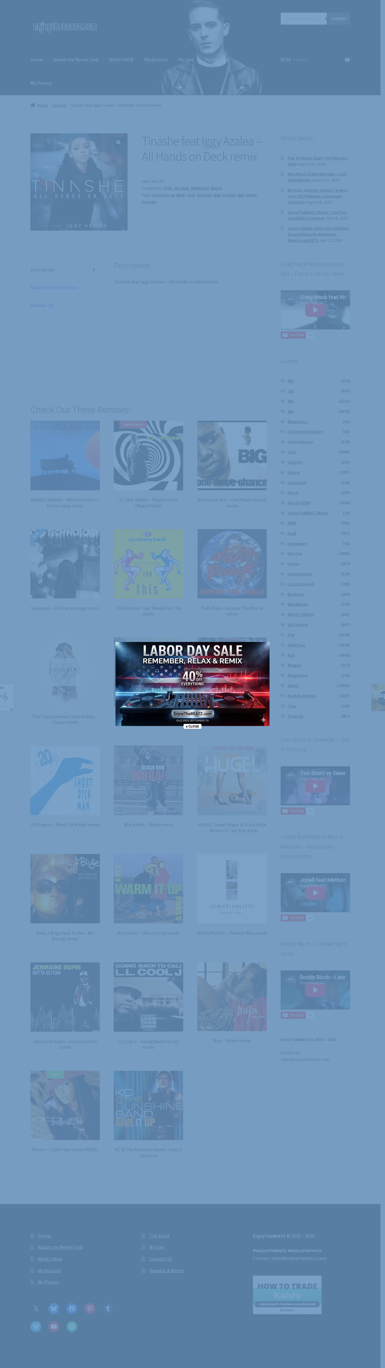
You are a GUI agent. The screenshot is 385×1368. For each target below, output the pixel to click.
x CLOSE (192, 726)
